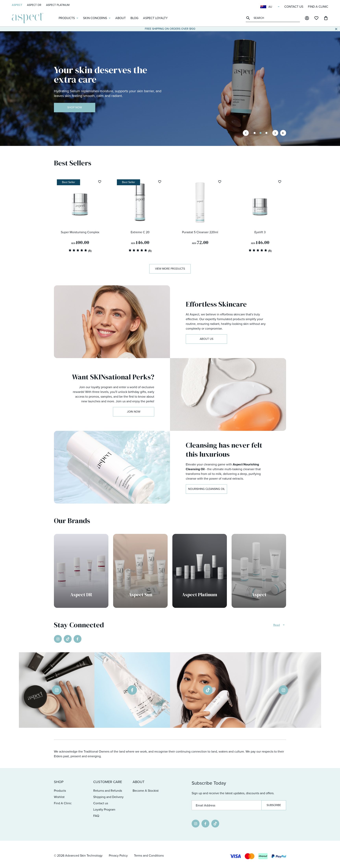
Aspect (17, 5)
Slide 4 (266, 133)
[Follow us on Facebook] (77, 639)
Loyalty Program (104, 809)
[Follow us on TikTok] (68, 639)
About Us (206, 339)
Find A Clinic (318, 6)
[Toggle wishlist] (99, 181)
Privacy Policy (118, 855)
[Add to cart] (98, 220)
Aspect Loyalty (155, 18)
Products (67, 18)
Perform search (249, 18)
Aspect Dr (34, 5)
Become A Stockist (146, 790)
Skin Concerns (95, 18)
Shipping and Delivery (108, 797)
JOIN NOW (133, 412)
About (120, 18)
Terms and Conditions (149, 855)
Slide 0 (255, 133)
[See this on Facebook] (132, 690)
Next (275, 133)
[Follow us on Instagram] (58, 639)
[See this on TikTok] (208, 690)
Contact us (293, 6)
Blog (134, 18)
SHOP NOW (74, 107)
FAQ (96, 816)
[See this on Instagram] (56, 690)
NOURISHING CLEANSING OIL (206, 489)
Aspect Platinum (57, 5)
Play (283, 133)
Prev (246, 133)
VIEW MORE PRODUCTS (170, 269)
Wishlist (59, 797)
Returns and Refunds (107, 790)
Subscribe (274, 805)
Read (276, 625)
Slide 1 (260, 133)
